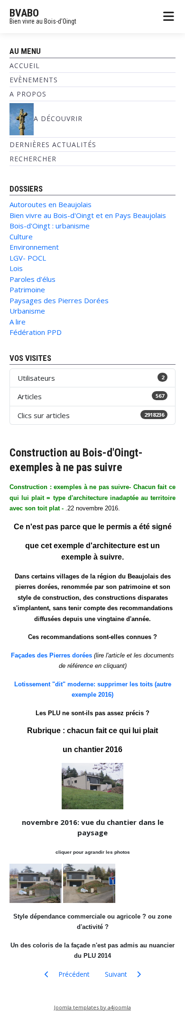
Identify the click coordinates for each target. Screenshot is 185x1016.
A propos (27, 93)
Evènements (33, 79)
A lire (17, 321)
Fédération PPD (35, 332)
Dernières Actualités (52, 144)
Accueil (24, 65)
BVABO (24, 13)
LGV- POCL (27, 258)
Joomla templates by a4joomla (92, 1007)
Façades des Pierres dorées (51, 655)
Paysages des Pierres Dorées (59, 300)
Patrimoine (27, 289)
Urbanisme (27, 310)
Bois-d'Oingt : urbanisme (49, 225)
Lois (16, 268)
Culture (21, 236)
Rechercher (32, 158)
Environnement (34, 247)
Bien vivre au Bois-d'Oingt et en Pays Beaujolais (87, 215)
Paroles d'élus (32, 279)
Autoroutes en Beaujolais (50, 204)
